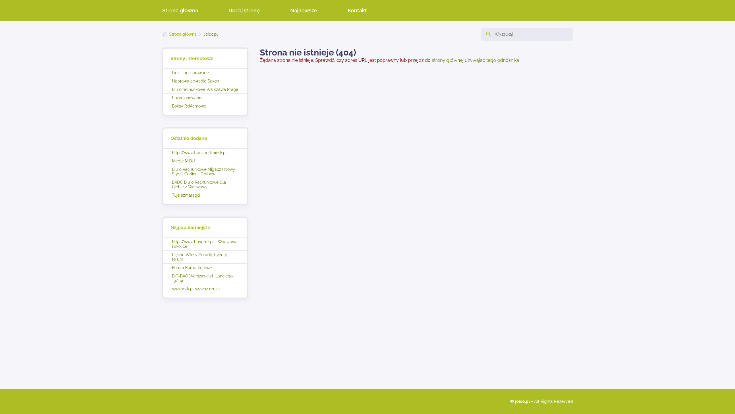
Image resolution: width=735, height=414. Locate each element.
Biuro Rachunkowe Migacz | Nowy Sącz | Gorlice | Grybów (203, 171)
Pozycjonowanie (187, 97)
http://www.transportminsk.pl (199, 152)
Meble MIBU (183, 161)
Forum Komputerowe (192, 267)
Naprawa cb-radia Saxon (195, 81)
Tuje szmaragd (186, 195)
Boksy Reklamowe (189, 106)
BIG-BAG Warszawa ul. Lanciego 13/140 (202, 278)
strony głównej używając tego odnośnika (475, 60)
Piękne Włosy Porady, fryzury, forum (200, 257)
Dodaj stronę (244, 10)
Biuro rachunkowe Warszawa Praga (205, 89)
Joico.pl (211, 34)
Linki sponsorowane (190, 72)
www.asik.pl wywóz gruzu (196, 289)
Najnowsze (303, 10)
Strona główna (180, 10)
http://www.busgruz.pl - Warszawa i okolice (204, 244)
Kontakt (357, 10)
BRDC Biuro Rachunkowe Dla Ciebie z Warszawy (199, 184)
